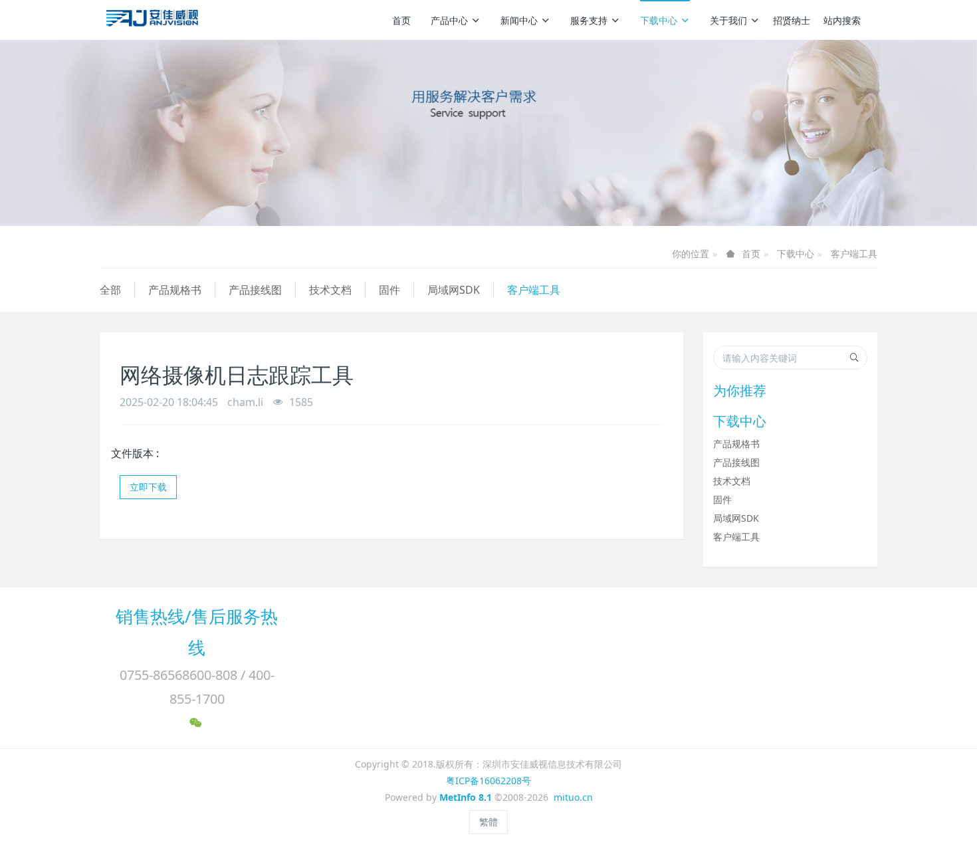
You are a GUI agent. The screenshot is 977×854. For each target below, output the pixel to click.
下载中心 (658, 20)
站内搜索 (842, 20)
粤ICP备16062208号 (488, 780)
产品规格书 (174, 289)
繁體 (488, 821)
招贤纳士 (791, 20)
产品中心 (449, 20)
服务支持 (588, 20)
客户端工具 (854, 253)
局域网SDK (453, 289)
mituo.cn (573, 797)
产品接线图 (255, 289)
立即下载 (148, 486)
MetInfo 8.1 (465, 797)
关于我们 (728, 20)
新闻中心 (519, 20)
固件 (389, 289)
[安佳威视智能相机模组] (154, 20)
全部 (110, 289)
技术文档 (330, 289)
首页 (401, 20)
